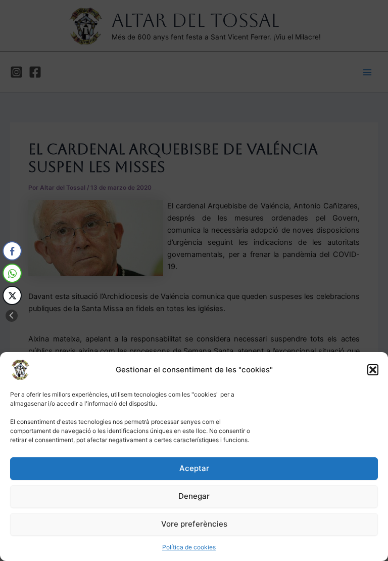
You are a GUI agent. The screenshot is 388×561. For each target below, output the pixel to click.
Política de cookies (189, 547)
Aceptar (194, 468)
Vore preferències (194, 524)
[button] (373, 370)
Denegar (194, 496)
